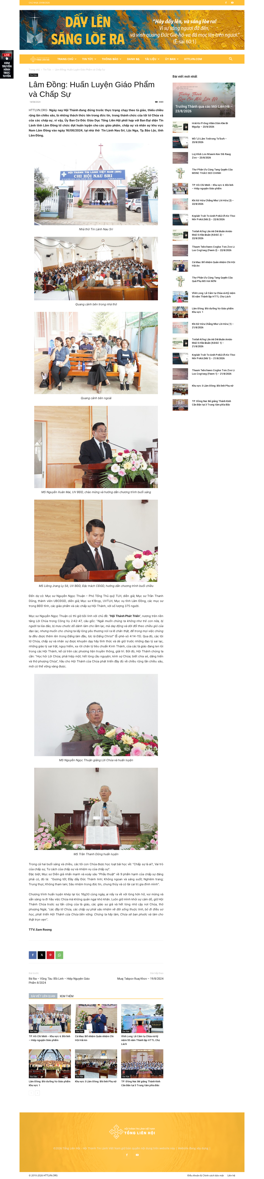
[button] (230, 59)
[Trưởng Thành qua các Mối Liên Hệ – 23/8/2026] (204, 100)
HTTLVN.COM (193, 59)
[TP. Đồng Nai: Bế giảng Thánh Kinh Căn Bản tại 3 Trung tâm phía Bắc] (142, 1063)
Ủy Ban (170, 59)
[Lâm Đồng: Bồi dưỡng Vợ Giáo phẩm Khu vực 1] (50, 1063)
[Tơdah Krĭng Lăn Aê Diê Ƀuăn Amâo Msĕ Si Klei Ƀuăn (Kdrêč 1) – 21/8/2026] (180, 343)
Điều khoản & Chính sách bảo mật (205, 1175)
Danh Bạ (133, 59)
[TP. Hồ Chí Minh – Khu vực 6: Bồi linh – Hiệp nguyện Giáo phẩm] (50, 1018)
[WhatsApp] (59, 955)
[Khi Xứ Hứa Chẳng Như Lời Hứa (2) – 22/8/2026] (180, 204)
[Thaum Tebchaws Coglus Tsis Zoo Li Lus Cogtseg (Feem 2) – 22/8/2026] (180, 250)
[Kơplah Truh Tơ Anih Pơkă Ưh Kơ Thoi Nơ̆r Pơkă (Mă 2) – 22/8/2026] (180, 219)
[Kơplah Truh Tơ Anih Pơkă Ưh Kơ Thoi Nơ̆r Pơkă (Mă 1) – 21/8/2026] (180, 358)
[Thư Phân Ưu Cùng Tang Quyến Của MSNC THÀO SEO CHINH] (180, 173)
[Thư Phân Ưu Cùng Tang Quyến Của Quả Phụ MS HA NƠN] (180, 281)
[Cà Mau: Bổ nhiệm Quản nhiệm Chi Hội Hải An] (96, 1018)
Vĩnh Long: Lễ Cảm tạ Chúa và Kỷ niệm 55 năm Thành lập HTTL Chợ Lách (140, 1040)
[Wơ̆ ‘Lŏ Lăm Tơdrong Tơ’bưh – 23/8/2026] (180, 142)
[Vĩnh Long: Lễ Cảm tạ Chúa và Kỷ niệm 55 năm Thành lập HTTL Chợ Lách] (142, 1018)
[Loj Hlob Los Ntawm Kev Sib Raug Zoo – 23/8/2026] (180, 158)
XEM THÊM (66, 996)
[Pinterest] (50, 955)
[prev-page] (31, 1093)
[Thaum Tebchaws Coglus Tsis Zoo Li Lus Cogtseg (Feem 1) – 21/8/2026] (180, 374)
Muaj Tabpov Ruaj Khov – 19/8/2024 (140, 978)
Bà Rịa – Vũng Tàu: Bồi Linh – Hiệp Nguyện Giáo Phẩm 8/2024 (59, 980)
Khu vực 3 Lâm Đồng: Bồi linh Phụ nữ (96, 1081)
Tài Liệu (150, 59)
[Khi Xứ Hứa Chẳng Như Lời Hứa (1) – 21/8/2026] (180, 327)
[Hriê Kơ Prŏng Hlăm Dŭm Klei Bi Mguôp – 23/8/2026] (180, 127)
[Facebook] (226, 2)
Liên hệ (231, 1175)
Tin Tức (87, 59)
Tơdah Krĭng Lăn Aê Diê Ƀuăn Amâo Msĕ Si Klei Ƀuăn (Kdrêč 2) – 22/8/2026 (212, 235)
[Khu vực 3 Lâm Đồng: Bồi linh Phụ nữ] (96, 1063)
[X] (41, 955)
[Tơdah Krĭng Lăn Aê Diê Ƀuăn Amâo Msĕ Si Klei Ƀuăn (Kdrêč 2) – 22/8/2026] (180, 235)
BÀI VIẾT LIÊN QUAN (43, 996)
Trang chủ (34, 69)
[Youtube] (232, 2)
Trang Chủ (65, 59)
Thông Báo (110, 59)
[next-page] (37, 1093)
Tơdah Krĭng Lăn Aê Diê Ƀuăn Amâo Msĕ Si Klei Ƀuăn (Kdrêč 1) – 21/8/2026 (212, 343)
